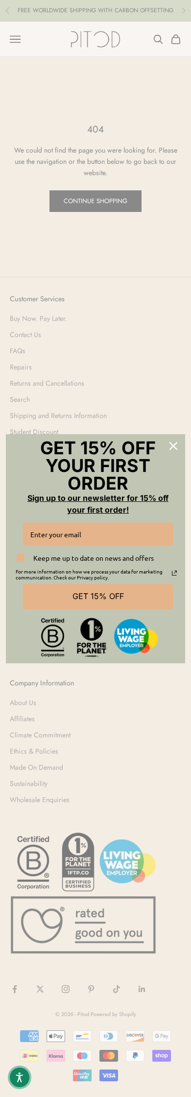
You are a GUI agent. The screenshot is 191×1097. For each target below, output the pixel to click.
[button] (19, 1077)
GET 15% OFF (98, 596)
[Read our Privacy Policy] (174, 573)
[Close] (173, 446)
